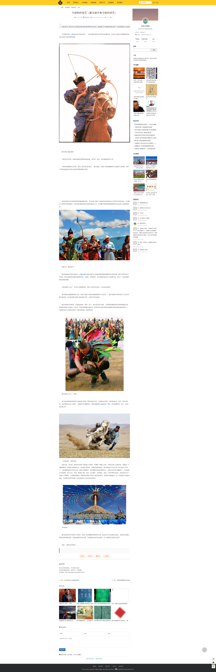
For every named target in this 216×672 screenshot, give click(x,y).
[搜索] (150, 2)
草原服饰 (111, 2)
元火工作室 (79, 17)
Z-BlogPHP (92, 669)
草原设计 (76, 2)
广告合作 (114, 666)
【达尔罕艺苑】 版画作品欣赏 (142, 132)
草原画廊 (93, 2)
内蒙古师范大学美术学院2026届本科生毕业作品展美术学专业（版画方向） (155, 135)
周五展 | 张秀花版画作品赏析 (142, 140)
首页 (68, 2)
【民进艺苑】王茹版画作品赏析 (143, 127)
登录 (153, 2)
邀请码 (94, 666)
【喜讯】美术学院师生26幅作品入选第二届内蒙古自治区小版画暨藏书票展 (155, 138)
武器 (88, 159)
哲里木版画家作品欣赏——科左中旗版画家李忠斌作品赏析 (150, 124)
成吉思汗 (66, 169)
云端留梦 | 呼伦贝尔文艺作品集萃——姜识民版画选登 (149, 143)
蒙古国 (83, 274)
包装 (102, 404)
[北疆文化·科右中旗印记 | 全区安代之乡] (139, 187)
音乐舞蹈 (119, 2)
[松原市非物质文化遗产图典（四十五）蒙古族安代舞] (139, 174)
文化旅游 (84, 2)
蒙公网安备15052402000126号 (125, 669)
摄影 (69, 152)
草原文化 (73, 7)
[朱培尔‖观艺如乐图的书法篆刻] (139, 89)
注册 (157, 2)
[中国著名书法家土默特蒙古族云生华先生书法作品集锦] (151, 106)
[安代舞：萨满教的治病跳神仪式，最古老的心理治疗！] (151, 160)
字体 (81, 26)
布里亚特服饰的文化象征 (123, 580)
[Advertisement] (94, 183)
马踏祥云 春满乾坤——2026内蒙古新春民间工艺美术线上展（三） (153, 148)
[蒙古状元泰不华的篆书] (151, 89)
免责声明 (121, 666)
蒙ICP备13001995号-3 (109, 669)
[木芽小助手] (204, 650)
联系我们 (100, 666)
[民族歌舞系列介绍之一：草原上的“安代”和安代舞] (139, 160)
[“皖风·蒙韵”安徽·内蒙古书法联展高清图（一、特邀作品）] (151, 73)
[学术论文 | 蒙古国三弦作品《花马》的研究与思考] (151, 187)
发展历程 (107, 666)
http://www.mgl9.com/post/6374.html (74, 572)
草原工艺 (102, 2)
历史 (123, 201)
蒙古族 (74, 34)
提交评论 (62, 649)
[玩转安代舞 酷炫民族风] (151, 174)
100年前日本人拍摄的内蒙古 (71, 580)
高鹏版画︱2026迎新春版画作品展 (144, 146)
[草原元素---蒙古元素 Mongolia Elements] (58, 7)
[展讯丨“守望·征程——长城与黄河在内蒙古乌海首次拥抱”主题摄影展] (139, 73)
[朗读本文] (60, 24)
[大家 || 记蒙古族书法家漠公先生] (139, 106)
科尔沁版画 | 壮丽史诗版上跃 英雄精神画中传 (147, 129)
